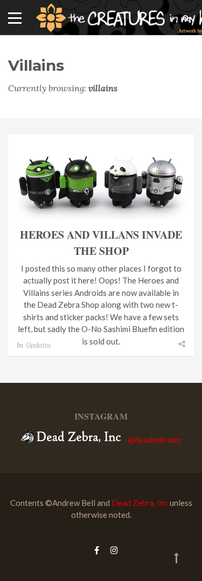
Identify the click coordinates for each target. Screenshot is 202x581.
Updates (38, 344)
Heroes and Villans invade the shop (101, 243)
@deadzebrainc (155, 439)
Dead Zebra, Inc (140, 503)
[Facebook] (97, 550)
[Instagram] (112, 550)
